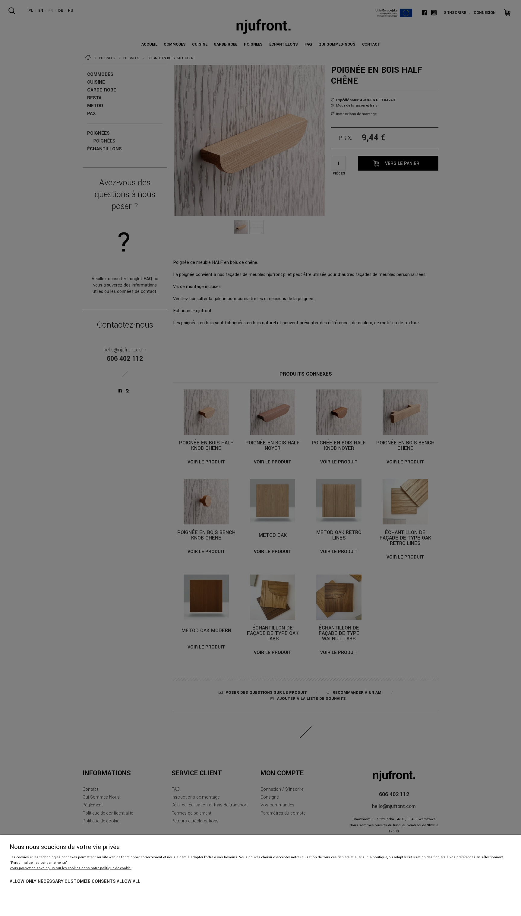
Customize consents (90, 881)
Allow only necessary (37, 881)
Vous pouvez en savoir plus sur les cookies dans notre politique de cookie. (70, 868)
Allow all (128, 881)
